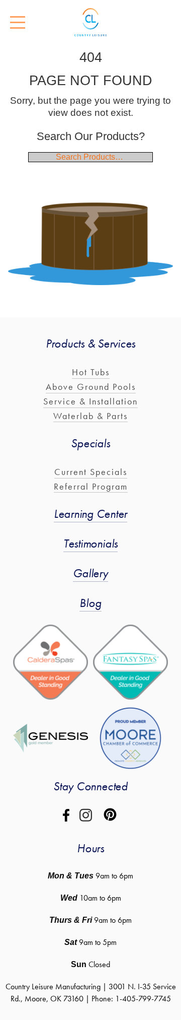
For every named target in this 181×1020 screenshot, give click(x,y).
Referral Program (91, 486)
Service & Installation (90, 401)
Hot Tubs (91, 372)
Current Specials (90, 472)
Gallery (90, 573)
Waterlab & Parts (90, 416)
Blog (90, 602)
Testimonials (90, 543)
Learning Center (90, 513)
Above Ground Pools (91, 386)
